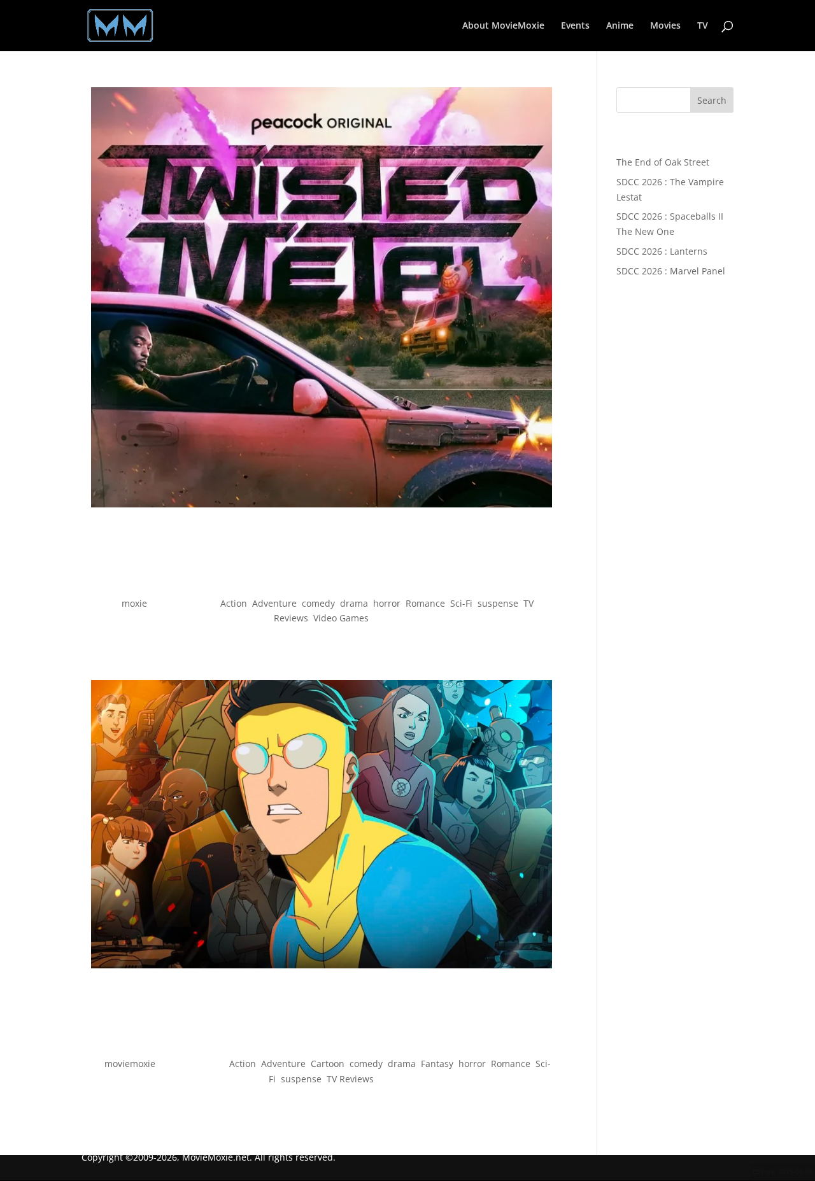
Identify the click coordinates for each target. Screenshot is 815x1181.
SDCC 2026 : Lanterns (661, 251)
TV (702, 26)
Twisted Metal (321, 580)
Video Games (341, 618)
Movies (665, 26)
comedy (318, 603)
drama (354, 603)
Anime (620, 26)
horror (386, 603)
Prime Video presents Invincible (321, 1040)
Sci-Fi (461, 603)
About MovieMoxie (503, 26)
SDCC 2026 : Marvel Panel (670, 271)
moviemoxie (129, 1063)
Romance (425, 603)
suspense (498, 603)
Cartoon (327, 1063)
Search (711, 100)
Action (233, 603)
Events (575, 26)
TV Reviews (350, 1079)
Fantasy (437, 1063)
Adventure (274, 603)
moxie (134, 603)
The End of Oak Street (662, 162)
